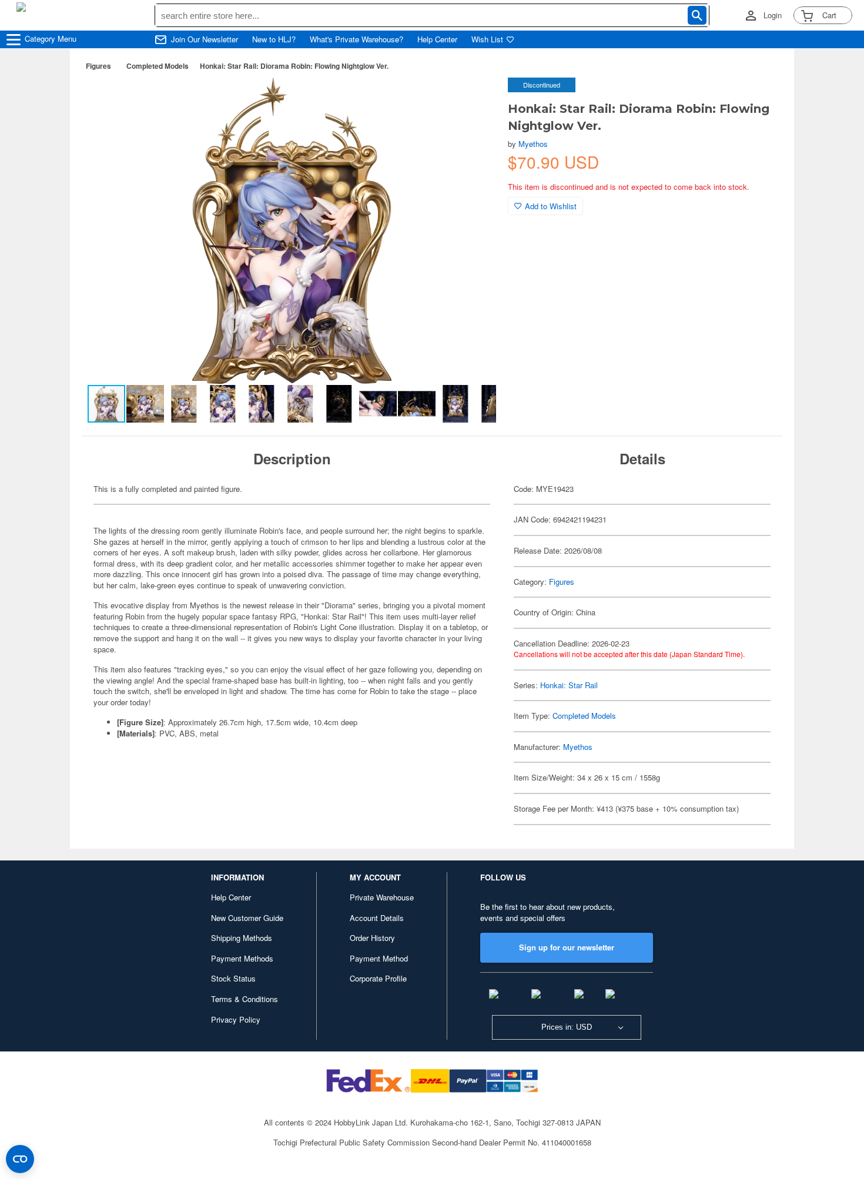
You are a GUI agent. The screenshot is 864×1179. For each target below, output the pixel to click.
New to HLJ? (274, 39)
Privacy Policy (235, 1019)
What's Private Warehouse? (356, 39)
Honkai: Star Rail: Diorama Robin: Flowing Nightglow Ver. (294, 66)
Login (772, 15)
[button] (475, 99)
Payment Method (379, 958)
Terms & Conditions (244, 998)
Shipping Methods (241, 937)
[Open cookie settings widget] (20, 1159)
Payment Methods (242, 958)
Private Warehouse (382, 897)
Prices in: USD (566, 1027)
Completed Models (157, 66)
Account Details (377, 917)
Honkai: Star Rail (569, 685)
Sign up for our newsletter (566, 947)
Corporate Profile (378, 978)
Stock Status (233, 978)
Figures (98, 66)
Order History (372, 937)
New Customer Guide (247, 917)
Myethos (533, 143)
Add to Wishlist (551, 206)
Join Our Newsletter (204, 39)
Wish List (487, 39)
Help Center (437, 39)
